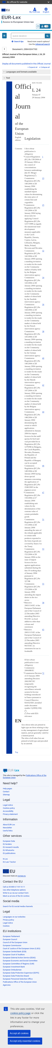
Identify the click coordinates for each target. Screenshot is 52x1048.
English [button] (46, 12)
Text (8, 78)
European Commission (12, 945)
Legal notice (8, 805)
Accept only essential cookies (25, 1041)
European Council (10, 939)
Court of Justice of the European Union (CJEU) (21, 948)
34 (43, 277)
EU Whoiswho (8, 850)
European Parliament (11, 936)
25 (43, 205)
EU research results (11, 847)
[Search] (47, 36)
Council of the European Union (15, 942)
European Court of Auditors (14, 954)
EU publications (9, 853)
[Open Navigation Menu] (4, 35)
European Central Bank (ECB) (14, 951)
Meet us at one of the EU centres (16, 896)
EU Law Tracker (9, 862)
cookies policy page (20, 1013)
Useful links (8, 831)
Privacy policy (8, 920)
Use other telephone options (14, 890)
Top (16, 752)
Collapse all (45, 67)
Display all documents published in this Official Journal (26, 64)
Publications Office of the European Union (20, 982)
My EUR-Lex (34, 12)
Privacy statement (10, 814)
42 (43, 385)
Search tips (19, 41)
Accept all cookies (19, 1033)
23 (43, 178)
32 (43, 251)
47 (43, 492)
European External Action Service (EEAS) (19, 958)
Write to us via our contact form (15, 893)
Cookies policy (9, 808)
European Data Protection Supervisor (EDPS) (21, 973)
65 (43, 630)
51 (43, 519)
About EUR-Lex (9, 824)
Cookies (6, 926)
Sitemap (6, 795)
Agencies (7, 985)
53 (43, 549)
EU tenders (7, 844)
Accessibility (8, 811)
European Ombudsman (12, 970)
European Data (9, 841)
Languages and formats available (21, 72)
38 (43, 331)
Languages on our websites (14, 917)
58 (43, 603)
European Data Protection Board (16, 976)
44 (43, 412)
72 (43, 673)
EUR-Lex (11, 17)
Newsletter (7, 828)
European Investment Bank (14, 967)
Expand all (33, 67)
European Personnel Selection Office (18, 979)
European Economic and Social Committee (20, 961)
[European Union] (9, 871)
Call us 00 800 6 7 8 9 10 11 (14, 887)
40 (43, 358)
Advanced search (42, 44)
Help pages (7, 788)
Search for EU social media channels (18, 906)
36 (43, 304)
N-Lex (5, 859)
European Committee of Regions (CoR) (18, 964)
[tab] (26, 72)
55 (43, 584)
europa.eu (22, 876)
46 (43, 466)
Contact (6, 791)
